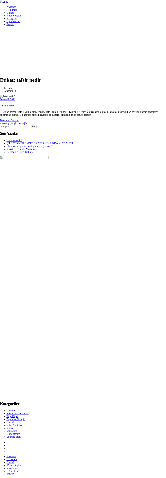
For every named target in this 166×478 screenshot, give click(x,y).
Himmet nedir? (14, 140)
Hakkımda (11, 9)
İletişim (10, 24)
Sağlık (9, 428)
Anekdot (10, 410)
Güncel (10, 12)
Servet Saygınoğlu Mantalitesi (21, 149)
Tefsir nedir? (7, 105)
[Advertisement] (83, 51)
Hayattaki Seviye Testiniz (19, 152)
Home (9, 88)
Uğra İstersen (13, 21)
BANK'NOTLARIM (17, 413)
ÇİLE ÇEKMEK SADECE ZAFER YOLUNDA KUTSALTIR (39, 143)
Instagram (11, 18)
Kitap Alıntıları (14, 425)
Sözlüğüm (23, 123)
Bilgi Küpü (12, 416)
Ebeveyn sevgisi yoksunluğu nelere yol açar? (29, 146)
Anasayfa (11, 6)
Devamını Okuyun (9, 120)
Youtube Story (13, 436)
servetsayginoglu (9, 123)
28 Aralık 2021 (7, 99)
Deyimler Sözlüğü (15, 419)
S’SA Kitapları (14, 15)
